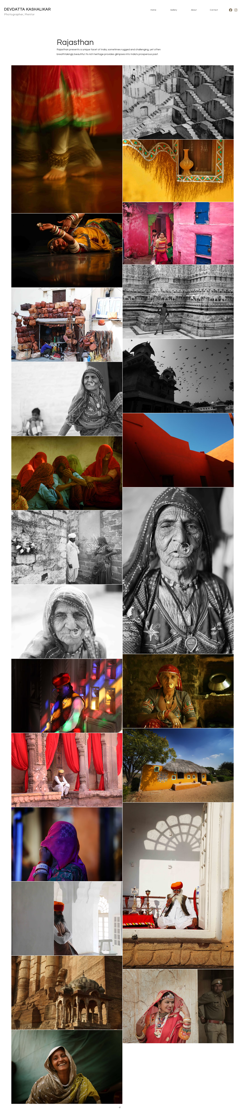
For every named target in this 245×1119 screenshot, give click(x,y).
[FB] (231, 10)
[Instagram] (236, 10)
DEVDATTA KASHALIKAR (27, 9)
